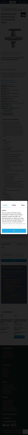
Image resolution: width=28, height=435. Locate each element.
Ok (14, 230)
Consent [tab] (5, 205)
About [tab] (23, 205)
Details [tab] (14, 205)
